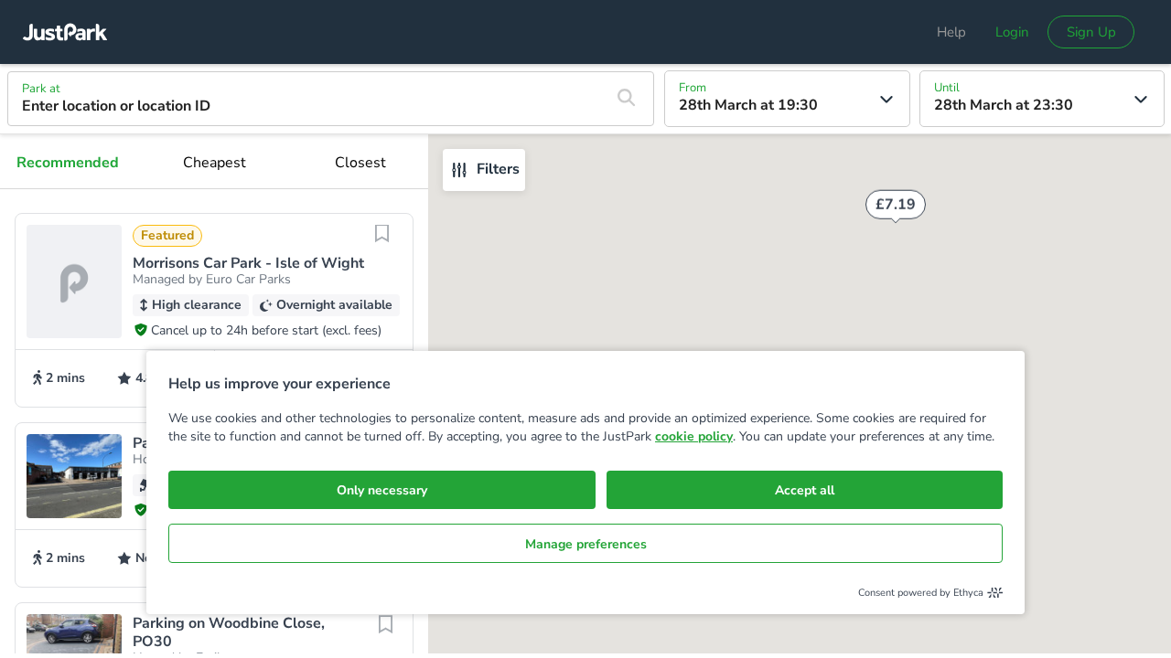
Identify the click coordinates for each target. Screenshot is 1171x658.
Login (1012, 32)
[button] (214, 310)
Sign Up (1091, 32)
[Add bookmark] (381, 245)
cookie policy (694, 436)
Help (951, 32)
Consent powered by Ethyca (920, 593)
